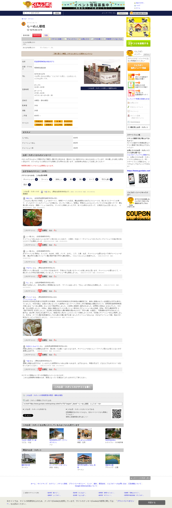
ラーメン (46, 179)
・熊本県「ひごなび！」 (79, 492)
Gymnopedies (110, 440)
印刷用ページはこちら (114, 39)
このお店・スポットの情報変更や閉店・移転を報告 (44, 395)
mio (27, 198)
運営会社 (102, 484)
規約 (95, 484)
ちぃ (27, 283)
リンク (89, 484)
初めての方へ (140, 3)
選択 (26, 185)
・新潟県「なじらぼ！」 (79, 495)
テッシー (29, 297)
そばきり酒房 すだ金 (29, 440)
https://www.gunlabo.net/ (138, 171)
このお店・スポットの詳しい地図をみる (102, 88)
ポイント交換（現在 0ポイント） (137, 117)
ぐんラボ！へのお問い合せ (116, 484)
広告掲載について (134, 484)
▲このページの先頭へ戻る (140, 478)
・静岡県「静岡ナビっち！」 (106, 492)
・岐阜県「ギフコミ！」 (104, 495)
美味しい (60, 179)
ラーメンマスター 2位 (29, 299)
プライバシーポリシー (77, 484)
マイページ (134, 111)
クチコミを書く (57, 39)
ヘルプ (138, 5)
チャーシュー (30, 179)
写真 (46, 35)
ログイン (122, 13)
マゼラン (29, 268)
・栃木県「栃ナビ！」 (53, 492)
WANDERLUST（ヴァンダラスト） (58, 441)
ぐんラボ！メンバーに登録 (136, 155)
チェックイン (72, 39)
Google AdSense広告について (86, 486)
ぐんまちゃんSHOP (84, 440)
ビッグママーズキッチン (58, 465)
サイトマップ (42, 484)
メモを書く (98, 39)
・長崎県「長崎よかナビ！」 (131, 492)
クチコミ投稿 (62, 484)
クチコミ (37, 35)
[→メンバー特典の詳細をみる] (138, 99)
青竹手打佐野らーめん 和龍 (86, 466)
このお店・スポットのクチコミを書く (72, 387)
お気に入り (85, 39)
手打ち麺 (107, 179)
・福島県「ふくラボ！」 (53, 495)
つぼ (45, 192)
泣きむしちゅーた (32, 346)
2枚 (82, 179)
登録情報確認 (135, 122)
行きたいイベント (136, 107)
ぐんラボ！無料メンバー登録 (138, 66)
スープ (93, 179)
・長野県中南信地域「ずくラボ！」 (133, 495)
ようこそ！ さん (109, 13)
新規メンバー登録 (139, 13)
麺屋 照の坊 (26, 465)
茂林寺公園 (109, 465)
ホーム (138, 8)
